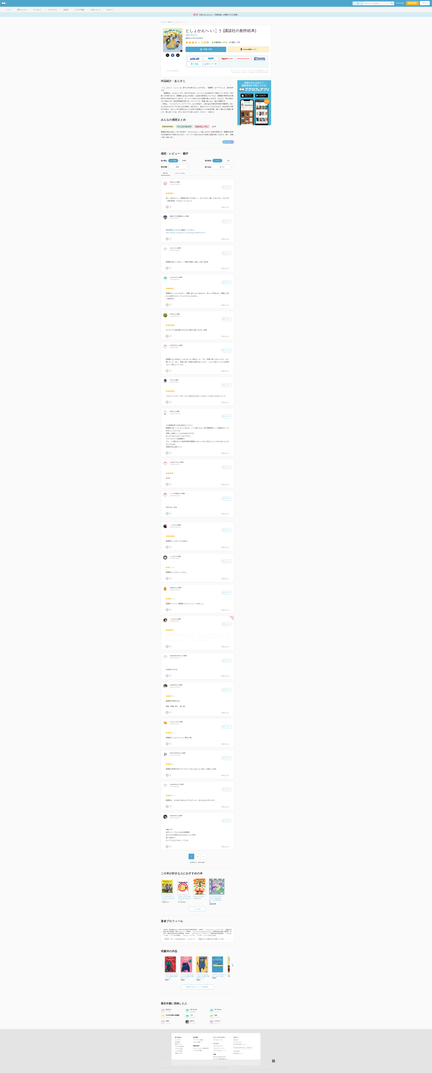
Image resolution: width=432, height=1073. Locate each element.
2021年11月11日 (175, 184)
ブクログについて (218, 1039)
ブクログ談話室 (179, 1046)
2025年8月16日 (175, 279)
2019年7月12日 (175, 590)
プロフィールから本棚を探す (201, 1048)
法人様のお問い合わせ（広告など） (243, 1047)
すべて (165, 173)
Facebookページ (238, 1053)
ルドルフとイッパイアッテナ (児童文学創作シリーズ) (171, 976)
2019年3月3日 (174, 621)
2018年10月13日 (175, 687)
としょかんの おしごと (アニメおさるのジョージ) (168, 898)
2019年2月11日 (175, 658)
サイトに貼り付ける (173, 70)
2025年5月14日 (175, 316)
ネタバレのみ (180, 173)
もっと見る (227, 142)
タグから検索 (196, 1042)
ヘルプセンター (237, 1042)
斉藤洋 (188, 35)
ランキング (178, 1039)
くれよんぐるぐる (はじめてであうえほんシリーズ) (184, 898)
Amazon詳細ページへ (250, 49)
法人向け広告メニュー (239, 1044)
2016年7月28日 (175, 818)
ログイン (425, 3)
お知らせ (235, 1039)
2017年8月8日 (174, 786)
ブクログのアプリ (218, 1046)
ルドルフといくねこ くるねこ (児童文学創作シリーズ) (202, 976)
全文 (228, 160)
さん (173, 182)
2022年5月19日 (175, 496)
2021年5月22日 (175, 558)
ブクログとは (400, 3)
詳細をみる (225, 207)
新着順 (184, 160)
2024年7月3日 (174, 382)
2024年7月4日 (174, 347)
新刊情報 (177, 1042)
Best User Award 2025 (219, 1056)
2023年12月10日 (175, 413)
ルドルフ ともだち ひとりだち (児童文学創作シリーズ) (187, 976)
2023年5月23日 (175, 464)
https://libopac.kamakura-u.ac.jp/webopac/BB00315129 (185, 233)
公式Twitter (236, 1051)
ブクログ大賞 (178, 1048)
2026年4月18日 (175, 250)
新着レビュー (178, 1044)
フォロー (227, 187)
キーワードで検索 (198, 1039)
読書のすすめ (178, 1053)
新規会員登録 (412, 3)
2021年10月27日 (175, 527)
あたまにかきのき (199, 896)
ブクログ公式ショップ (219, 1050)
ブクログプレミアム (218, 1048)
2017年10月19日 (175, 755)
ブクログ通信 (178, 1051)
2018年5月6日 (174, 724)
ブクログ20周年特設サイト (220, 1059)
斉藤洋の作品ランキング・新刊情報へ (197, 987)
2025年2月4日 (174, 218)
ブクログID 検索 (197, 1050)
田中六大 (194, 35)
